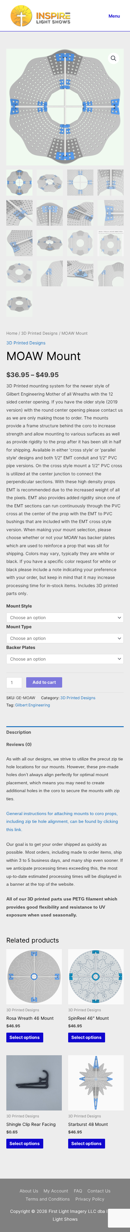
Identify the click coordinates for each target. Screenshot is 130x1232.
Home (11, 333)
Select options (24, 1037)
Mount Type (19, 626)
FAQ (78, 1190)
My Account (56, 1190)
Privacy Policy (89, 1199)
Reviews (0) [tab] (19, 744)
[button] (113, 58)
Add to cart (44, 682)
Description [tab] (18, 732)
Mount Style (19, 605)
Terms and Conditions (48, 1199)
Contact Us (98, 1190)
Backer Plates (20, 647)
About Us (29, 1190)
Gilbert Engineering (32, 705)
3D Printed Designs (39, 333)
